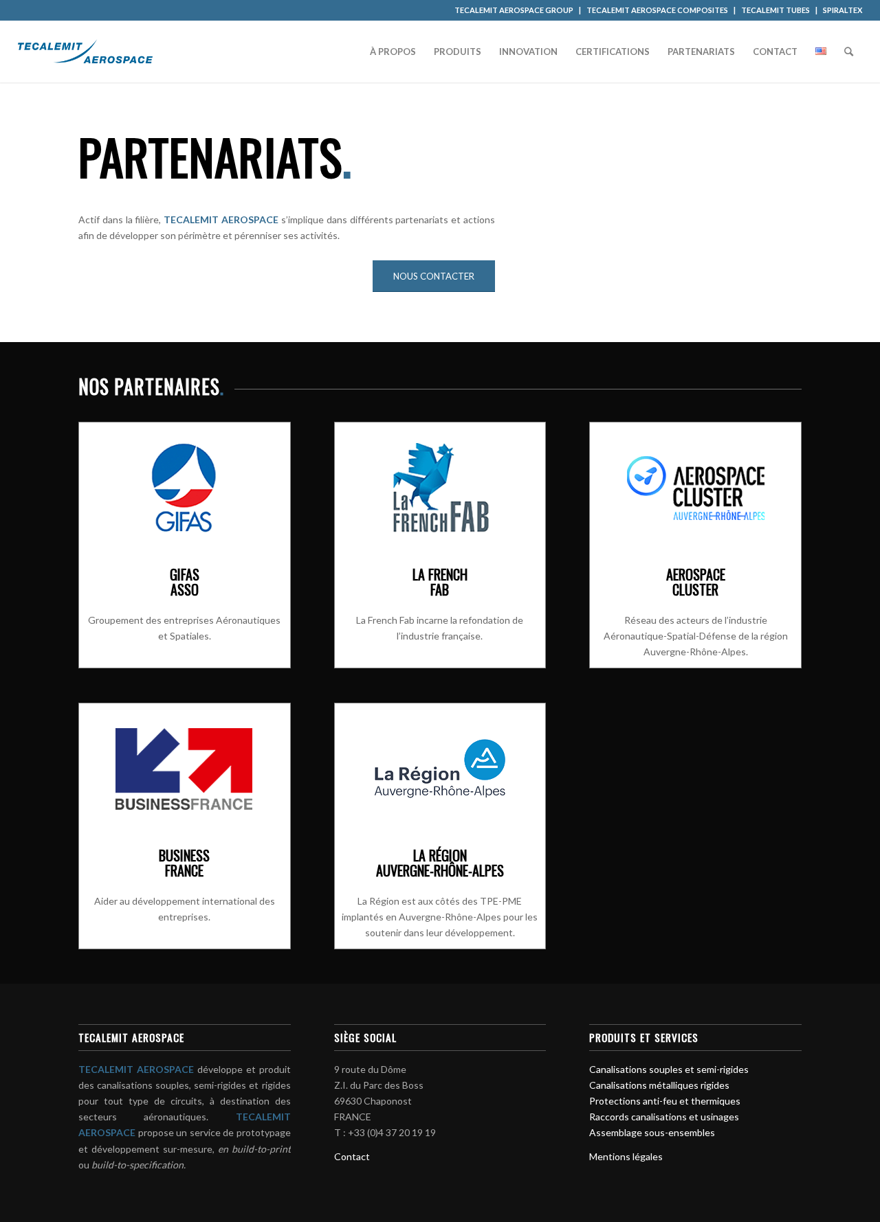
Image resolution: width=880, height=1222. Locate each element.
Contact (352, 1156)
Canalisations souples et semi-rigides (669, 1069)
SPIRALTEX (842, 9)
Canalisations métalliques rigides (659, 1085)
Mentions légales (626, 1156)
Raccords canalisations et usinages (664, 1116)
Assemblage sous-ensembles (652, 1132)
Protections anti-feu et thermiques (664, 1101)
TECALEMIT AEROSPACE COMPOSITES (657, 9)
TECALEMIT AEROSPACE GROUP (513, 9)
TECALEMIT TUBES (775, 9)
